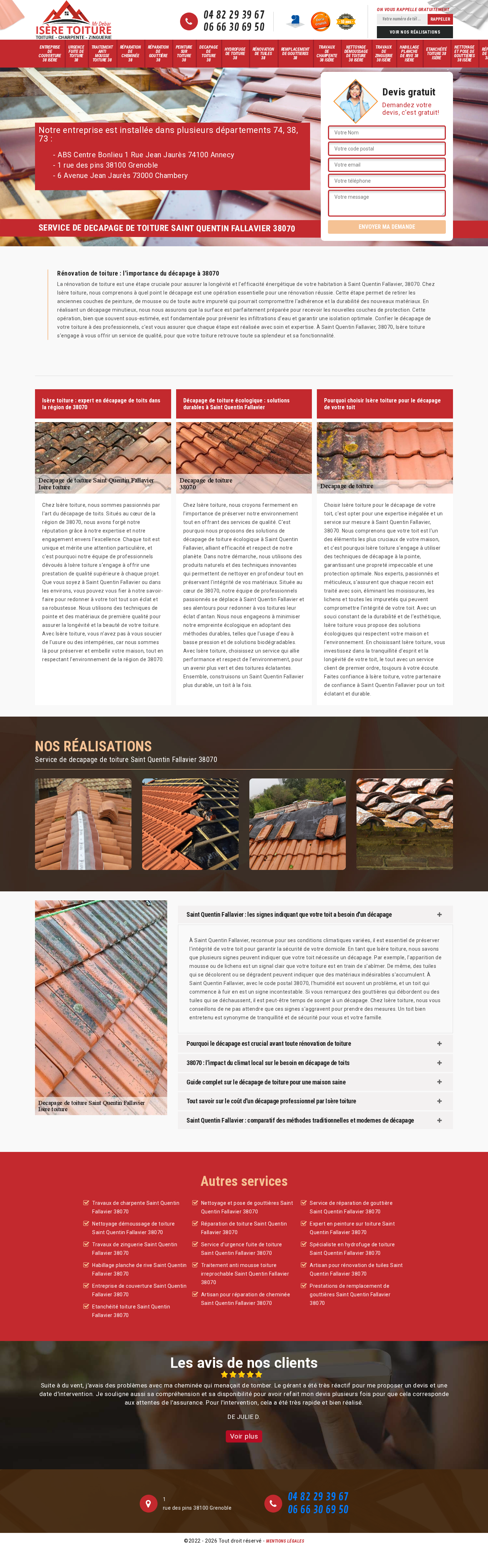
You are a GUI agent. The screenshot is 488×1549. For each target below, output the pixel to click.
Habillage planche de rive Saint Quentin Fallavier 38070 (139, 1269)
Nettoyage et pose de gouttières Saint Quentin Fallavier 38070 (247, 1207)
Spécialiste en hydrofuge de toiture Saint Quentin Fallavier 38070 (352, 1249)
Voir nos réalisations (415, 32)
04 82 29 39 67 (233, 15)
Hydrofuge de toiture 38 (235, 53)
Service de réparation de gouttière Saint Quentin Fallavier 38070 (351, 1207)
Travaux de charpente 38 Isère (327, 54)
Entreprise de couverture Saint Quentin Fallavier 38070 (139, 1290)
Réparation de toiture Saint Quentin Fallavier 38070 (244, 1228)
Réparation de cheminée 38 (130, 54)
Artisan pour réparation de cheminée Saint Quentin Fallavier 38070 (245, 1299)
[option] (244, 1395)
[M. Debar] (73, 20)
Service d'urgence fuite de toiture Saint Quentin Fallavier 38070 (241, 1249)
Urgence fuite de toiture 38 (76, 54)
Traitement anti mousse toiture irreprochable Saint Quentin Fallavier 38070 (245, 1273)
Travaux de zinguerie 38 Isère (384, 54)
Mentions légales (285, 1541)
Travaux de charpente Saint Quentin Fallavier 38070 (135, 1207)
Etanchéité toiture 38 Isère (436, 53)
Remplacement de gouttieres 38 (295, 53)
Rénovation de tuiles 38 (263, 53)
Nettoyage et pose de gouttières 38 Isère (464, 54)
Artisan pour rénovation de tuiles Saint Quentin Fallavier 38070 (356, 1269)
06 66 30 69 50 (233, 27)
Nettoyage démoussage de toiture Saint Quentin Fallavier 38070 (133, 1228)
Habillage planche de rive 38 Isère (409, 54)
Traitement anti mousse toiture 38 (102, 54)
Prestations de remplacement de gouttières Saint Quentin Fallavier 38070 (350, 1294)
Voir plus (244, 1436)
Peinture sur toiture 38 (184, 54)
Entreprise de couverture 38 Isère (50, 54)
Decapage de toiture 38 (208, 54)
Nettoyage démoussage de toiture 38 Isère (356, 54)
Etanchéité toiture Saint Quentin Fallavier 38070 (131, 1311)
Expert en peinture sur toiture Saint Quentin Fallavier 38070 (352, 1228)
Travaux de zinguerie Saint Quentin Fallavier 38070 (134, 1249)
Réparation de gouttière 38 (158, 54)
